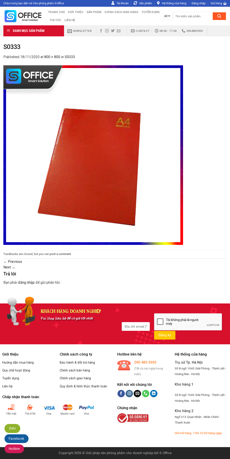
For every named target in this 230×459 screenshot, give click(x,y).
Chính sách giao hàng (75, 378)
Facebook (16, 439)
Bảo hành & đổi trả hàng (77, 363)
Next (9, 267)
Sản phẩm (93, 12)
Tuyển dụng (151, 12)
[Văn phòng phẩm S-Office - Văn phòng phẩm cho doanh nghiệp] (22, 16)
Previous (12, 261)
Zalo (12, 428)
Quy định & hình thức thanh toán (83, 386)
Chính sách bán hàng (121, 12)
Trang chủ (56, 12)
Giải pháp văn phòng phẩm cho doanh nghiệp (119, 453)
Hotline (14, 449)
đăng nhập (26, 282)
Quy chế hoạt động (16, 370)
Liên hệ (69, 20)
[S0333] (93, 155)
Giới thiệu (75, 12)
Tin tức (55, 20)
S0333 (70, 57)
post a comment (60, 254)
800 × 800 (52, 57)
